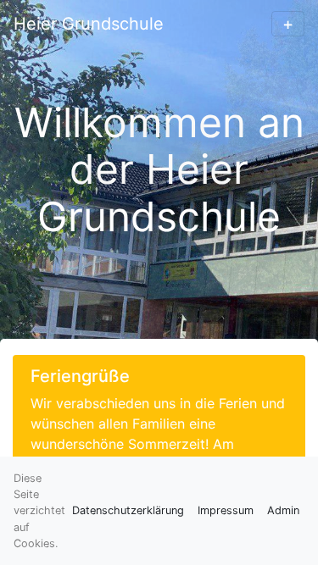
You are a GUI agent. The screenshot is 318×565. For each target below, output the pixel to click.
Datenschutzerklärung (128, 510)
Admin (283, 510)
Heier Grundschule (89, 24)
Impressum (226, 510)
